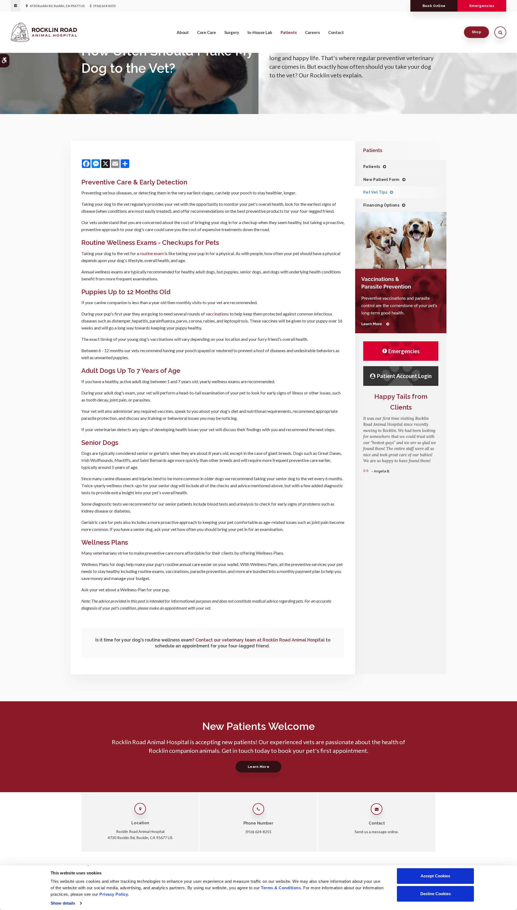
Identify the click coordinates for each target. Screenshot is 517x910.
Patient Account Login (404, 376)
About (183, 32)
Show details (63, 903)
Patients (289, 32)
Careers (312, 32)
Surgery (231, 32)
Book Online (434, 6)
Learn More (258, 767)
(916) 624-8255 (104, 6)
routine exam (152, 253)
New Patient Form (381, 179)
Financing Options (381, 205)
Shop (476, 32)
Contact (336, 32)
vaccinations (217, 313)
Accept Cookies (435, 876)
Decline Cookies (435, 893)
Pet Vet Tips (375, 192)
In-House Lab (259, 32)
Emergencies (481, 6)
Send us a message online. (377, 831)
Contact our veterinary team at (260, 640)
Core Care (206, 32)
